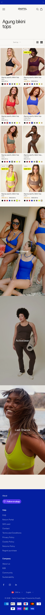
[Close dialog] (44, 296)
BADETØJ (33, 316)
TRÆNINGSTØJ (34, 313)
